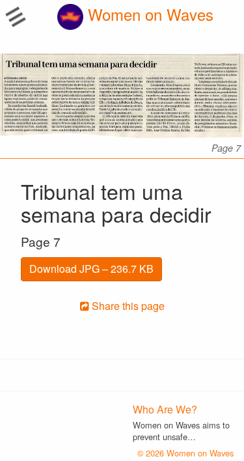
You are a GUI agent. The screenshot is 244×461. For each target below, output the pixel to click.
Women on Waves (148, 14)
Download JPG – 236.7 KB (91, 268)
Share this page (127, 305)
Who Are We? (165, 409)
